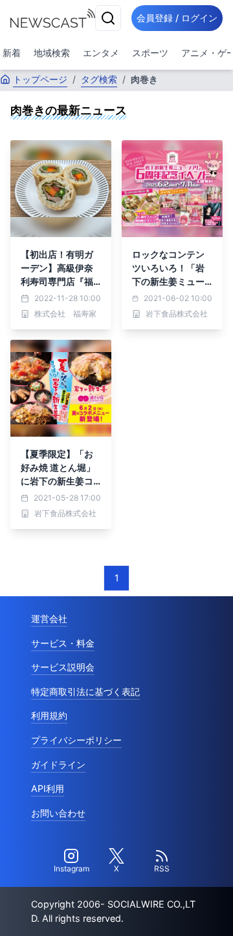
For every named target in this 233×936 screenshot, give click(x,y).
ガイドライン (58, 764)
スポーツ (150, 52)
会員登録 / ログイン (177, 17)
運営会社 (49, 618)
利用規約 (49, 715)
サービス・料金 (62, 643)
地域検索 (52, 52)
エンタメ (101, 52)
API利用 (47, 788)
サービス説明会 (62, 666)
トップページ (40, 79)
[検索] (108, 18)
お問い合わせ (58, 812)
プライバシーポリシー (76, 739)
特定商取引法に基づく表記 (85, 691)
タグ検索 (99, 79)
